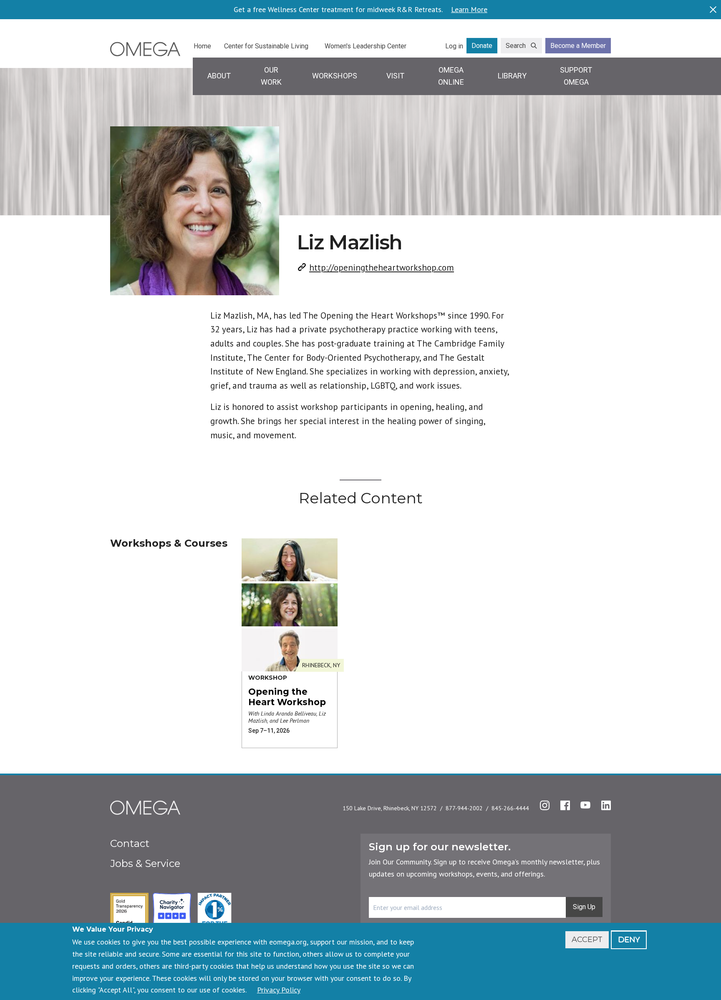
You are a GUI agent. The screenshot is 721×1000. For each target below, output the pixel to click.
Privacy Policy (278, 990)
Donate (481, 46)
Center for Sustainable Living (266, 46)
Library (512, 75)
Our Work (271, 75)
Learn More (469, 9)
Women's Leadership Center (365, 46)
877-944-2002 (464, 808)
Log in (454, 46)
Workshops (334, 75)
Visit (395, 75)
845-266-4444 (510, 808)
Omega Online (451, 75)
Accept (587, 939)
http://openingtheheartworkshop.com (381, 267)
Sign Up (584, 907)
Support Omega (576, 75)
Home (202, 46)
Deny (629, 939)
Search (516, 46)
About (219, 75)
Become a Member (578, 46)
